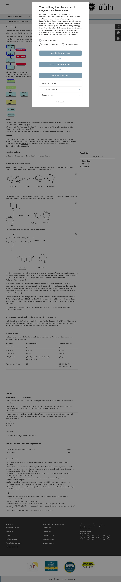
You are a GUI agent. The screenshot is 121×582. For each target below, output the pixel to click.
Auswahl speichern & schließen (60, 64)
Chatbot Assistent (71, 44)
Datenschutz (60, 102)
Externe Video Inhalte (50, 44)
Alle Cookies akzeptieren (60, 53)
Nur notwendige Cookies (60, 75)
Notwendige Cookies (49, 40)
